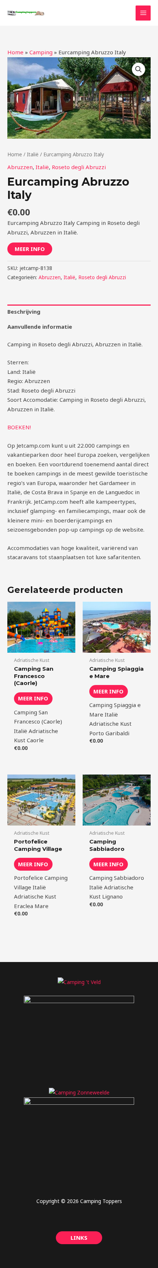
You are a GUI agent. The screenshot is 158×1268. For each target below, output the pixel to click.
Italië (33, 154)
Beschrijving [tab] (23, 311)
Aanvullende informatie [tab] (39, 326)
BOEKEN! (19, 427)
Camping (41, 52)
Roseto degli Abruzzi (79, 167)
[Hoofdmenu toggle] (143, 13)
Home (15, 52)
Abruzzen (20, 167)
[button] (138, 69)
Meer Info (30, 248)
